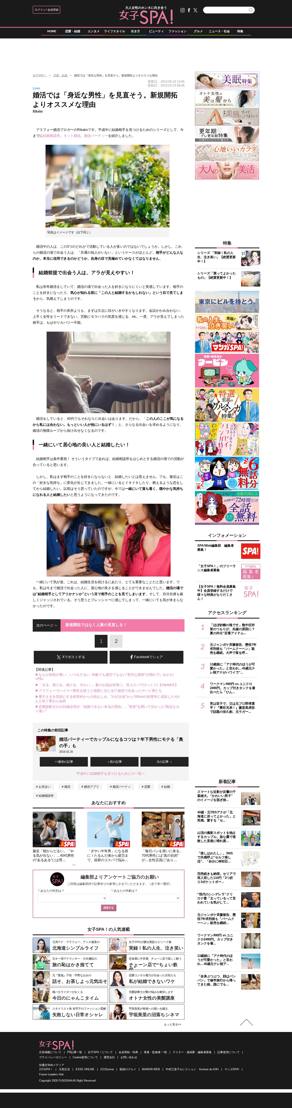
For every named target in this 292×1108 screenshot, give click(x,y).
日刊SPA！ (46, 1069)
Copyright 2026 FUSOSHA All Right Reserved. (67, 1080)
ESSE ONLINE (85, 1069)
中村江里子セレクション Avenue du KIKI (192, 1069)
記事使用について (228, 1052)
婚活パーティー (96, 136)
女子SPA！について (100, 1052)
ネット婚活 (72, 136)
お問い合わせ (129, 1057)
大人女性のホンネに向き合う (146, 7)
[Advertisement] (146, 53)
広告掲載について (50, 1052)
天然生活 (64, 1069)
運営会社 (109, 1057)
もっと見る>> (172, 1024)
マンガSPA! (231, 1069)
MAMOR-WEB (151, 1069)
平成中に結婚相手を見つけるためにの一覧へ (111, 773)
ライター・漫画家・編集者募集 (192, 1052)
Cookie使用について (85, 1057)
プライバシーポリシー (53, 1057)
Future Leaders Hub (51, 1074)
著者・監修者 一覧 (155, 1052)
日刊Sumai (107, 1069)
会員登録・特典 (128, 1052)
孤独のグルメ (127, 1069)
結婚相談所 (51, 136)
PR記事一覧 (74, 1052)
